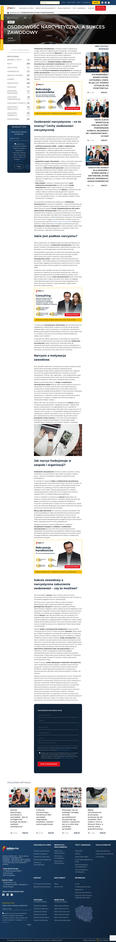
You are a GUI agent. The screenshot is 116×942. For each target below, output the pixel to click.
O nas (63, 2)
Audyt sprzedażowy (103, 851)
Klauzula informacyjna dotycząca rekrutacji (83, 896)
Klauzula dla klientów (83, 892)
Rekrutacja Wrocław (61, 914)
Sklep (96, 2)
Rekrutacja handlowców (59, 862)
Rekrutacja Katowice (62, 911)
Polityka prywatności (83, 887)
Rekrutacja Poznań (61, 909)
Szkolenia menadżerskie (13, 98)
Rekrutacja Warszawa (62, 920)
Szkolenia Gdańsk (40, 906)
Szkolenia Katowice (41, 909)
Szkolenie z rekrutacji (2, 29)
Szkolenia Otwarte (16, 103)
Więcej (104, 92)
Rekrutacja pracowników (45, 8)
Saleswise (13, 12)
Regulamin (79, 890)
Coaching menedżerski (104, 854)
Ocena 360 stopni (81, 857)
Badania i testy (14, 60)
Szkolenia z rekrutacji (12, 108)
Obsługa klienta (15, 75)
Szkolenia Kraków (40, 911)
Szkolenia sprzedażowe (42, 860)
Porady (10, 79)
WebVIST (106, 940)
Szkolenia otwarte (40, 854)
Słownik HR (86, 2)
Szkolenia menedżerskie (39, 864)
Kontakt (91, 8)
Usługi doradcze (64, 8)
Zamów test (2, 44)
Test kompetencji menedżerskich (81, 866)
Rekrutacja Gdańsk (61, 906)
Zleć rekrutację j (2, 13)
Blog (79, 2)
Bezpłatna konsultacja (42, 887)
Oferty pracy (71, 2)
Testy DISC (79, 851)
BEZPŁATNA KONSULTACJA (100, 8)
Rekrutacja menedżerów (59, 857)
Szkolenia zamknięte (41, 851)
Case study (12, 67)
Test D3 (77, 854)
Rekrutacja (12, 83)
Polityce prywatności (64, 750)
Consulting (100, 857)
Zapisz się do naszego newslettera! (19, 133)
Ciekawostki (13, 71)
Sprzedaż (11, 87)
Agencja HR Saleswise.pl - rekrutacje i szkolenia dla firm (34, 940)
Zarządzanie (13, 119)
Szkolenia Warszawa (41, 917)
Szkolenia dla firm (26, 8)
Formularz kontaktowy (42, 884)
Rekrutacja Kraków (61, 917)
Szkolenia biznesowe (12, 92)
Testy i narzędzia (78, 8)
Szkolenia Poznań (40, 914)
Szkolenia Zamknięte (12, 114)
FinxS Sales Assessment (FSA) (84, 861)
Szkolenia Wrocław (41, 920)
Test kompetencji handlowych (81, 871)
